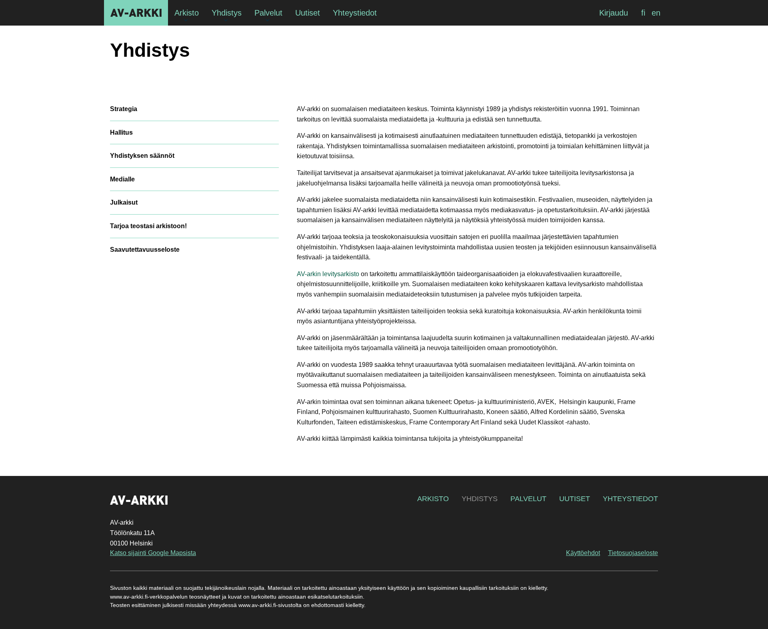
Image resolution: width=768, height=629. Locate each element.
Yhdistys (150, 50)
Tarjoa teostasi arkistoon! (148, 226)
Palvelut (528, 498)
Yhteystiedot (630, 498)
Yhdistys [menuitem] (227, 12)
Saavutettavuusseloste (145, 249)
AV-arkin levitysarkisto (328, 274)
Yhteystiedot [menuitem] (355, 12)
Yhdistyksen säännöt (142, 155)
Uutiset (574, 498)
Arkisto (433, 498)
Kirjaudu (613, 12)
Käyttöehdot (583, 552)
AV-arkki (136, 13)
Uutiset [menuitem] (307, 12)
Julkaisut (124, 202)
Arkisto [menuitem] (186, 12)
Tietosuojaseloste (633, 552)
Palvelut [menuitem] (268, 12)
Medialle (122, 179)
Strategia (123, 108)
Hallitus (121, 132)
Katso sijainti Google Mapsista (153, 552)
